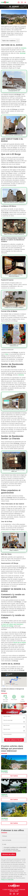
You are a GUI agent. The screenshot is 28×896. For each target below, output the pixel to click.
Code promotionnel (7, 734)
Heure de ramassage (7, 720)
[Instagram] (14, 894)
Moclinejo (23, 53)
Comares (23, 48)
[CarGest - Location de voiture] (5, 4)
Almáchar (21, 375)
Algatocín (4, 794)
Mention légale (14, 891)
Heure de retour (6, 729)
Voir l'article (14, 776)
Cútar (6, 354)
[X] (18, 894)
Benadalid (4, 771)
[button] (14, 766)
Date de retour (6, 725)
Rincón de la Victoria (19, 642)
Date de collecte (6, 716)
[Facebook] (10, 894)
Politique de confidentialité (7, 879)
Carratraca (4, 818)
